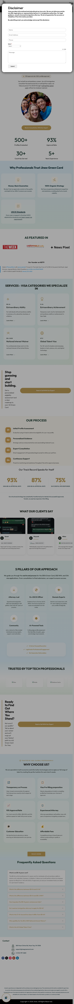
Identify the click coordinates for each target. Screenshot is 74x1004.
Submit (13, 66)
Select (10, 44)
